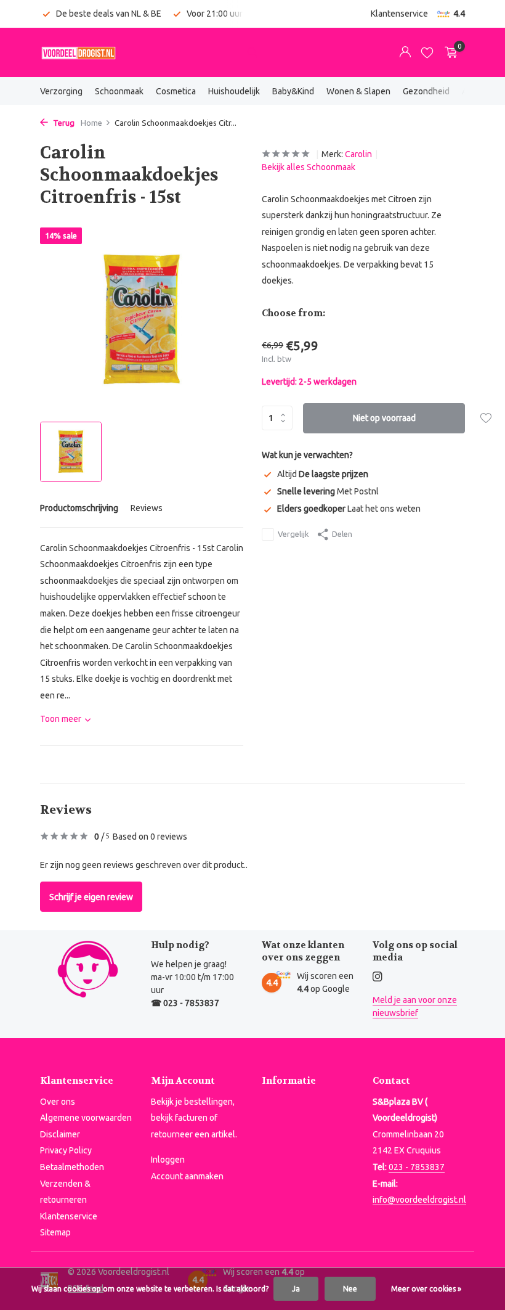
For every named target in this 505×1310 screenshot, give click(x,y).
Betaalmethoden (72, 1167)
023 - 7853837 (417, 1167)
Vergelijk (293, 534)
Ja (296, 1289)
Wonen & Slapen (358, 91)
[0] (448, 52)
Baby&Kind (293, 91)
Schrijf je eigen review (91, 897)
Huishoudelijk (234, 91)
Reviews (147, 508)
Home (91, 122)
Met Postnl (328, 491)
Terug (63, 122)
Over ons (57, 1102)
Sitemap (55, 1232)
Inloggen (168, 1160)
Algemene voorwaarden (86, 1118)
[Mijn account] (405, 52)
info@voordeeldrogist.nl (419, 1200)
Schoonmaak (119, 91)
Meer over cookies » (426, 1289)
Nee (350, 1289)
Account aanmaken (187, 1176)
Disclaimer (60, 1134)
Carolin (358, 154)
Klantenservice (399, 13)
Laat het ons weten (349, 509)
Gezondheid (426, 91)
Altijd (322, 474)
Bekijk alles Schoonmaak (308, 167)
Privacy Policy (66, 1150)
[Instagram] (377, 977)
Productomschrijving (79, 508)
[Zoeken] (252, 52)
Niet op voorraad (384, 418)
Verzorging (61, 91)
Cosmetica (176, 91)
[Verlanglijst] (427, 52)
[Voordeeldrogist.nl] (78, 52)
